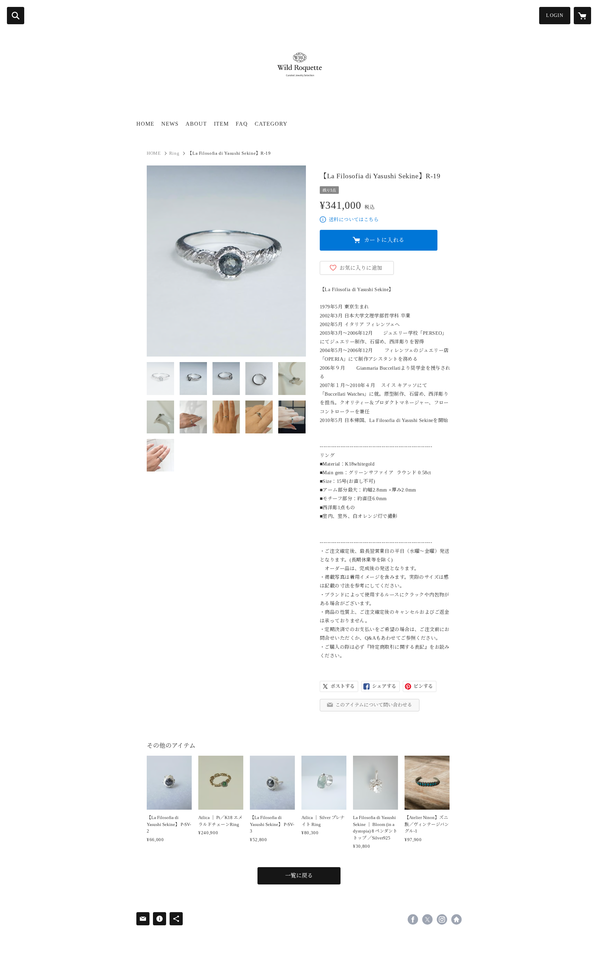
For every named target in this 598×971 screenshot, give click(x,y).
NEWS (170, 124)
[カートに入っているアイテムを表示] (582, 15)
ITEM (221, 124)
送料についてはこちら (354, 219)
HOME (145, 124)
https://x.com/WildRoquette (427, 919)
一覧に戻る (299, 876)
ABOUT (196, 124)
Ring (174, 153)
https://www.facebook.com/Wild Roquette (413, 919)
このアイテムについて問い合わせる (373, 705)
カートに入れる (384, 240)
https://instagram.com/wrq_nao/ (442, 919)
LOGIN (554, 15)
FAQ (242, 124)
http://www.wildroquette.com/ (456, 919)
